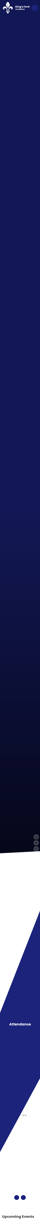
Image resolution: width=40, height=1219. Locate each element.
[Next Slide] (23, 1100)
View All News (20, 1147)
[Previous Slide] (16, 1100)
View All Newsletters (20, 1140)
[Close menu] (34, 7)
